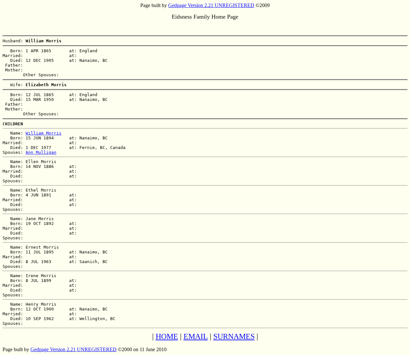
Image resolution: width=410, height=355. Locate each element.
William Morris (44, 133)
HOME (167, 336)
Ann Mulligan (41, 152)
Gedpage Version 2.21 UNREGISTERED (211, 5)
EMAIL (196, 336)
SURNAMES (234, 336)
